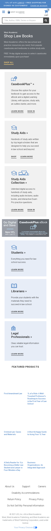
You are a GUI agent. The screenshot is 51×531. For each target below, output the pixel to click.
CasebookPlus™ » (22, 84)
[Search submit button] (46, 20)
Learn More (17, 111)
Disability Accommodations (25, 492)
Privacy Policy (36, 499)
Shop (13, 156)
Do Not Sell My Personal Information (25, 505)
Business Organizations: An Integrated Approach (36, 465)
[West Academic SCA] (17, 11)
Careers (42, 486)
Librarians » (19, 291)
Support (26, 486)
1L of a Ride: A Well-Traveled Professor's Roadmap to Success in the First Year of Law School (37, 398)
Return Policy (14, 499)
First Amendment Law (13, 393)
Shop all (9, 62)
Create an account (38, 5)
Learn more (17, 210)
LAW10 (21, 3)
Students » (18, 252)
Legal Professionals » (21, 335)
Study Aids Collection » (19, 180)
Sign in (31, 111)
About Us (9, 486)
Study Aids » (19, 133)
